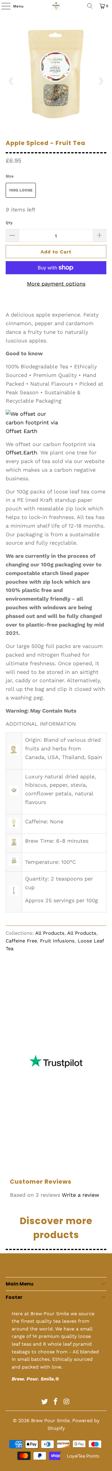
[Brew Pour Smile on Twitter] (44, 1402)
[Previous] (11, 81)
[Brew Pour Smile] (56, 6)
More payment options (56, 284)
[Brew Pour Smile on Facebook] (55, 1402)
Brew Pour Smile (50, 1420)
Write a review (80, 1195)
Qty (9, 222)
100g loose (21, 190)
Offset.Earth (21, 452)
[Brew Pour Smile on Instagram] (66, 1402)
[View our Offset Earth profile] (35, 422)
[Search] (90, 6)
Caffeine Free (21, 941)
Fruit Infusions (57, 941)
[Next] (101, 81)
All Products (50, 933)
